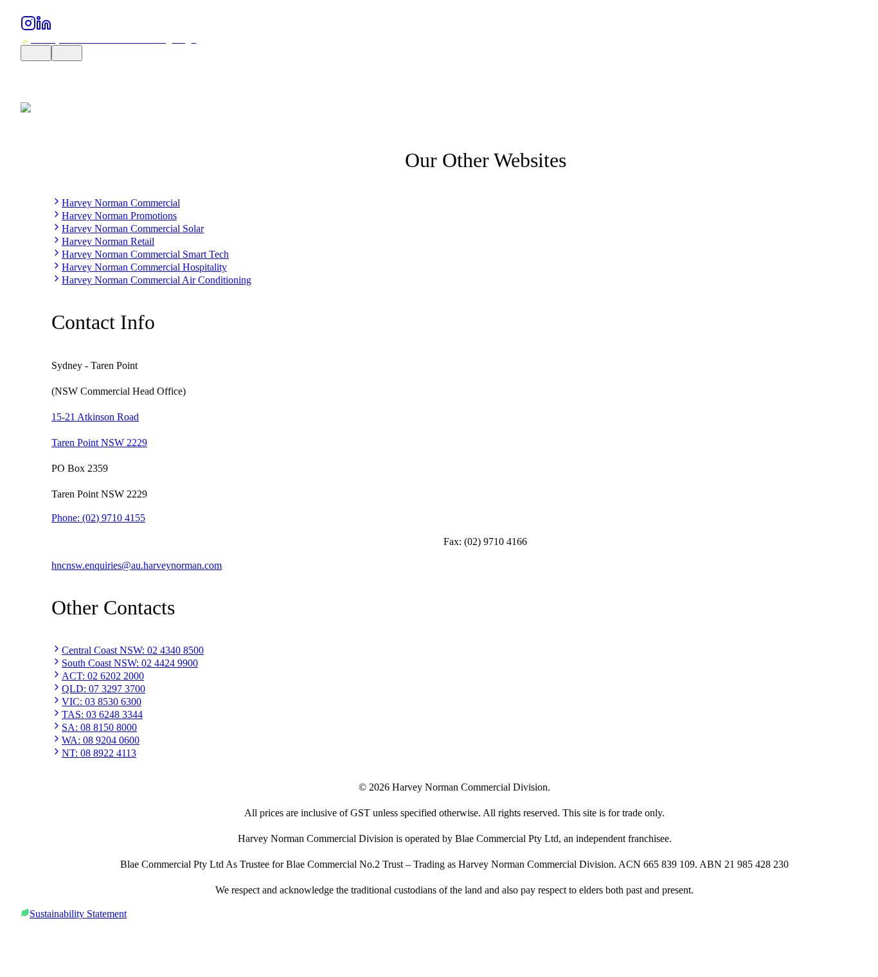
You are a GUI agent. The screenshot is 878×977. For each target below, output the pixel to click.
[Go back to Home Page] (108, 38)
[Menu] (66, 53)
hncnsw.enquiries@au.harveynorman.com (136, 565)
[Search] (36, 53)
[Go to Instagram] (28, 27)
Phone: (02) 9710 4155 (98, 517)
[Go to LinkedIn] (43, 27)
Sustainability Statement (78, 913)
